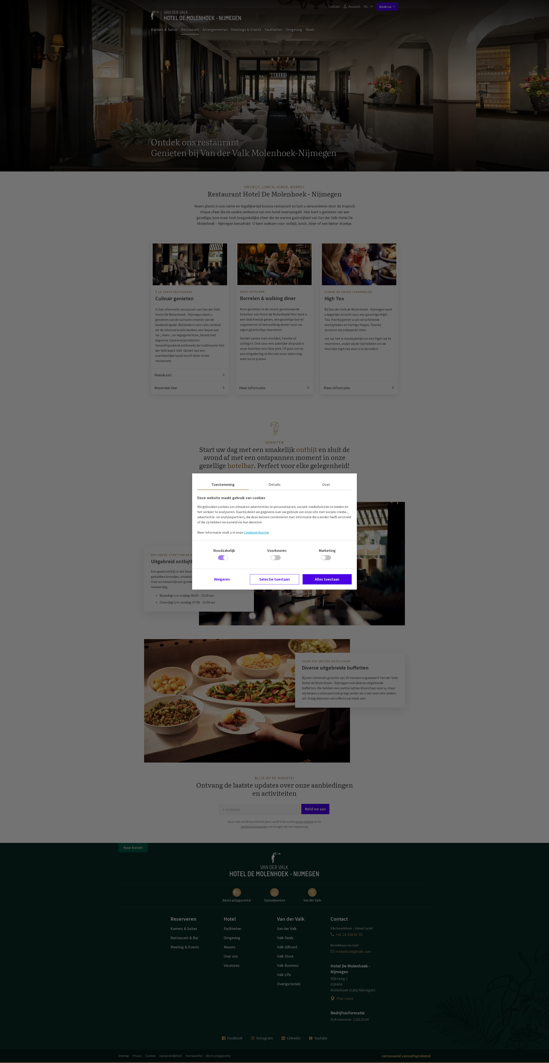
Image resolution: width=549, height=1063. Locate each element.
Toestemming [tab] (223, 484)
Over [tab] (326, 484)
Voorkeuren (277, 550)
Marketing (327, 550)
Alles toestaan (327, 579)
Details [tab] (275, 484)
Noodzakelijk (224, 550)
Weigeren (222, 579)
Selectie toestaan (274, 579)
